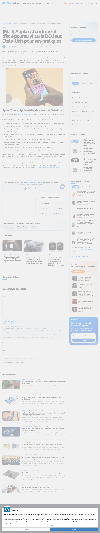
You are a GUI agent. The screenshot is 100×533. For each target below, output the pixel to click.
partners (12, 514)
